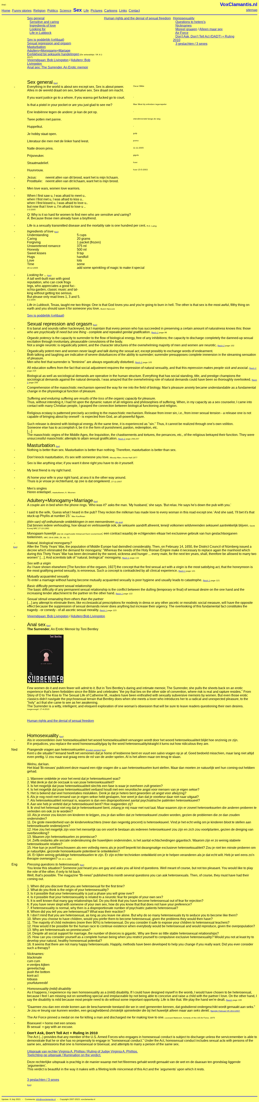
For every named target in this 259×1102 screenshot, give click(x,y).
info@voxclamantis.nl (46, 1099)
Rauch (229, 1000)
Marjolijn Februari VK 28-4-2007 (225, 1011)
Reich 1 (125, 558)
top (55, 83)
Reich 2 (154, 332)
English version (93, 750)
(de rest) (119, 522)
